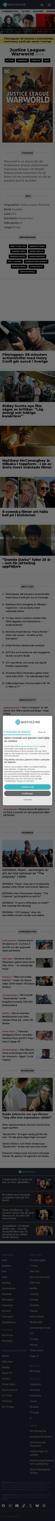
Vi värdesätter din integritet (17, 732)
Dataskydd (27, 800)
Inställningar (27, 793)
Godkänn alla (27, 787)
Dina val (41, 732)
